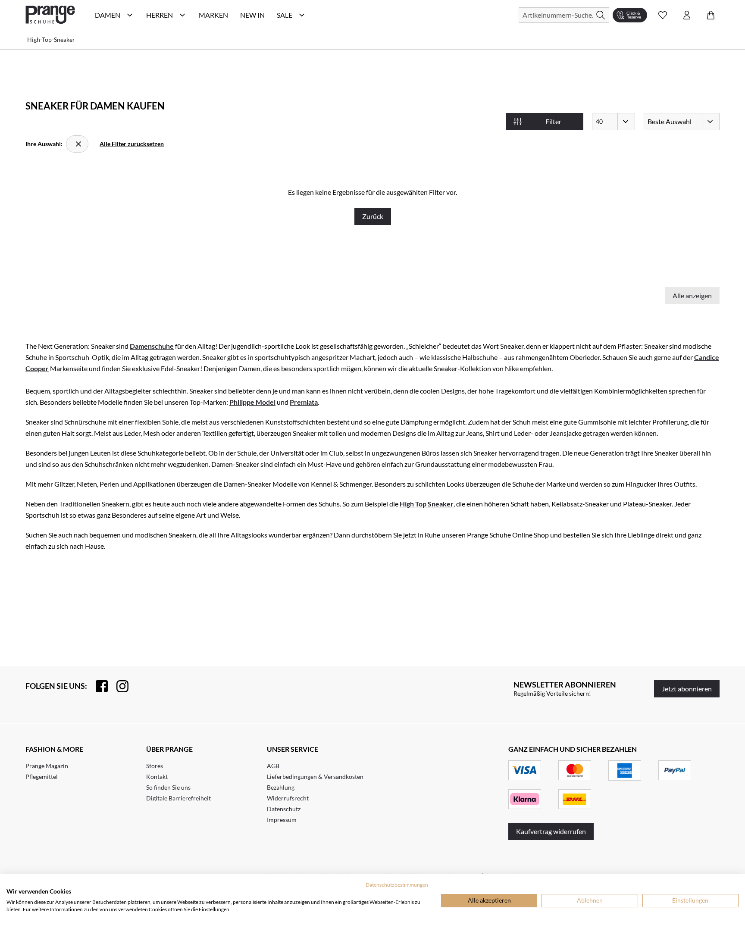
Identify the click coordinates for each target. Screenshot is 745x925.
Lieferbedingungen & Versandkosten (315, 776)
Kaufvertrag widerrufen (551, 831)
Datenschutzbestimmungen (397, 884)
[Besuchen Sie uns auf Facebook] (97, 686)
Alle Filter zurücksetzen (132, 143)
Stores (154, 765)
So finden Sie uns (168, 787)
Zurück (372, 216)
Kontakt (157, 776)
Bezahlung (280, 787)
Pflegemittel (41, 776)
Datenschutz (284, 808)
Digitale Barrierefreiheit (178, 798)
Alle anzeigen (692, 295)
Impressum (282, 819)
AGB (273, 765)
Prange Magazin (46, 765)
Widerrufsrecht (288, 798)
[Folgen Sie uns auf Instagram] (118, 686)
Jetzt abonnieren (687, 688)
